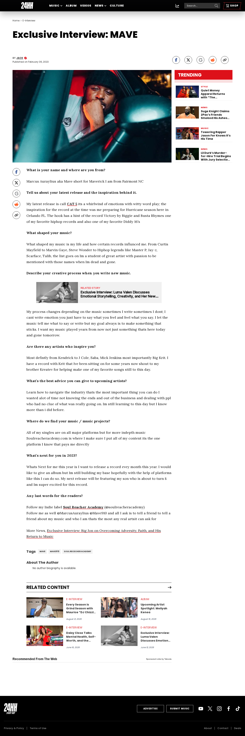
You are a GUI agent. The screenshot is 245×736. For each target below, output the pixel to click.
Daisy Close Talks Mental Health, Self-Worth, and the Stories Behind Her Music (81, 637)
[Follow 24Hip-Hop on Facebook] (228, 708)
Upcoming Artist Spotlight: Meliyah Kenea (154, 608)
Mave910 (54, 551)
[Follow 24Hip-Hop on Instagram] (219, 708)
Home (16, 20)
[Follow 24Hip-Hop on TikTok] (238, 708)
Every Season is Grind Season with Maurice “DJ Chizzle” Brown (81, 608)
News (99, 6)
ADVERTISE (150, 708)
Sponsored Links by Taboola (159, 659)
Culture (117, 6)
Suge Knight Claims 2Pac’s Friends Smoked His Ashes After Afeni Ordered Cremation (216, 115)
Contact (222, 728)
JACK (19, 58)
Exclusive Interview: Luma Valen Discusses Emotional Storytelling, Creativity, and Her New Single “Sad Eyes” (156, 637)
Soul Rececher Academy (77, 551)
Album (71, 6)
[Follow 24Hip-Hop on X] (210, 708)
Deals (237, 728)
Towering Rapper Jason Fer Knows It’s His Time (216, 136)
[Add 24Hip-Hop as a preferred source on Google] (200, 60)
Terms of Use (38, 728)
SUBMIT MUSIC (180, 708)
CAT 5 (72, 204)
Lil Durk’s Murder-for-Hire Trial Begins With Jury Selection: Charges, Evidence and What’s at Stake (216, 156)
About (208, 728)
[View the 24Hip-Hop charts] (177, 6)
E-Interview (29, 20)
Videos (85, 6)
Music (54, 6)
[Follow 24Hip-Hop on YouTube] (201, 708)
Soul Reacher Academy (83, 507)
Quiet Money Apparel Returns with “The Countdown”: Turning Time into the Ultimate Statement (214, 94)
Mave (42, 551)
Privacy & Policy (14, 728)
